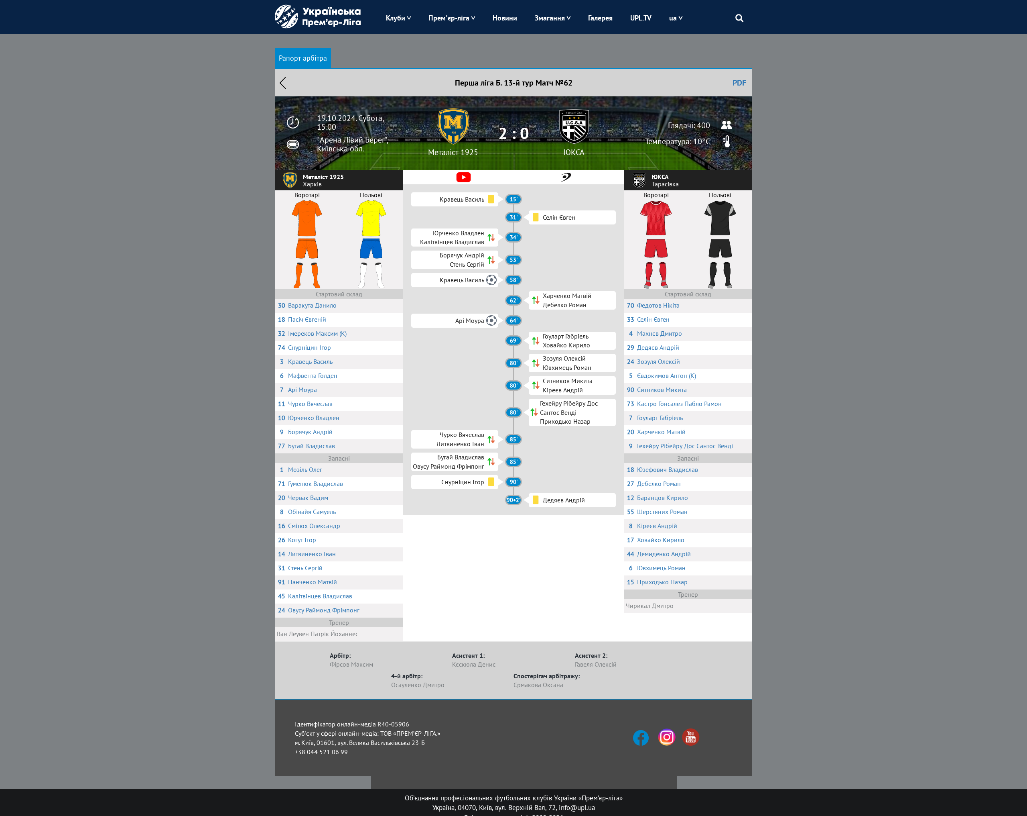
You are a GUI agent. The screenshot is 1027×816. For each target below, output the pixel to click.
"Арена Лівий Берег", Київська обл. (352, 144)
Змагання (550, 17)
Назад (283, 83)
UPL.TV (641, 17)
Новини (505, 17)
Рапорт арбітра (303, 58)
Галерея (600, 17)
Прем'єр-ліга (448, 17)
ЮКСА (574, 152)
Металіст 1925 (453, 152)
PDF (739, 83)
